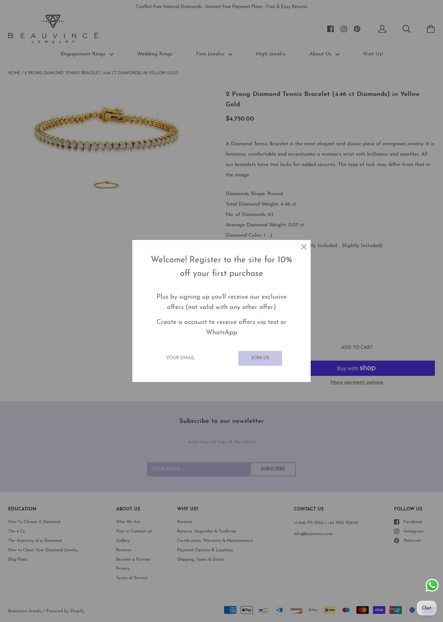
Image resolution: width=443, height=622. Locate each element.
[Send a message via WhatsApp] (432, 585)
